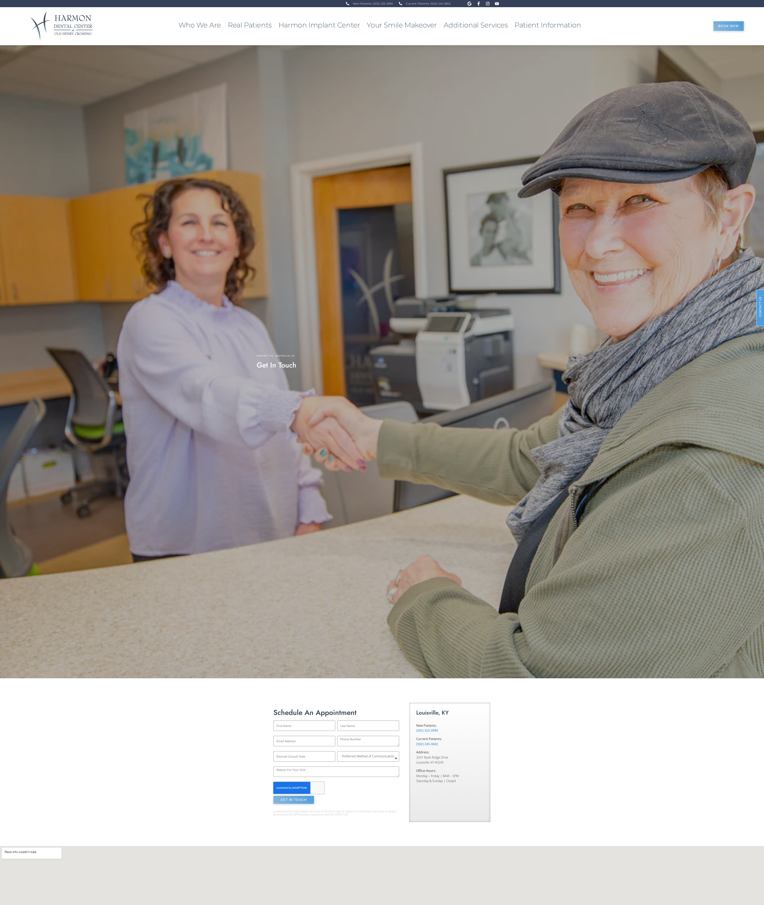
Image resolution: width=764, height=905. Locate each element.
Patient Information (548, 25)
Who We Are (199, 25)
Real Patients (250, 25)
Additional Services (476, 25)
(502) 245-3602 (427, 744)
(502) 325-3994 (427, 730)
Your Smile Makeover (402, 25)
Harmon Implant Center (319, 25)
